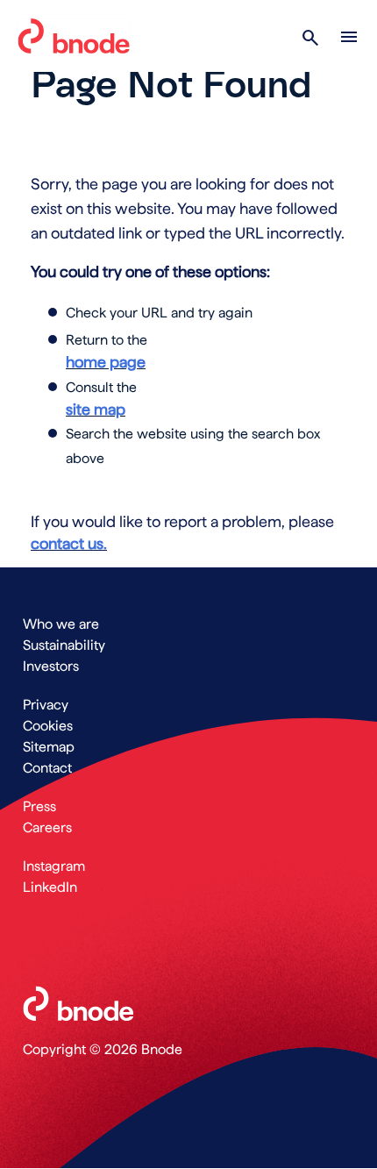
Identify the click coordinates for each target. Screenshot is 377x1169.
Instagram (54, 866)
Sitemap (49, 746)
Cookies (48, 725)
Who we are (61, 624)
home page (106, 362)
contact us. (69, 543)
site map (95, 409)
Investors (51, 666)
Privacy (45, 704)
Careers (47, 827)
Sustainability (64, 645)
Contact (47, 767)
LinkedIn (50, 887)
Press (39, 806)
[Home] (74, 35)
